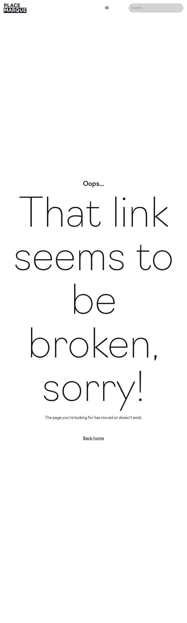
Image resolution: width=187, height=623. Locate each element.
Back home (93, 439)
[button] (113, 8)
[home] (51, 8)
